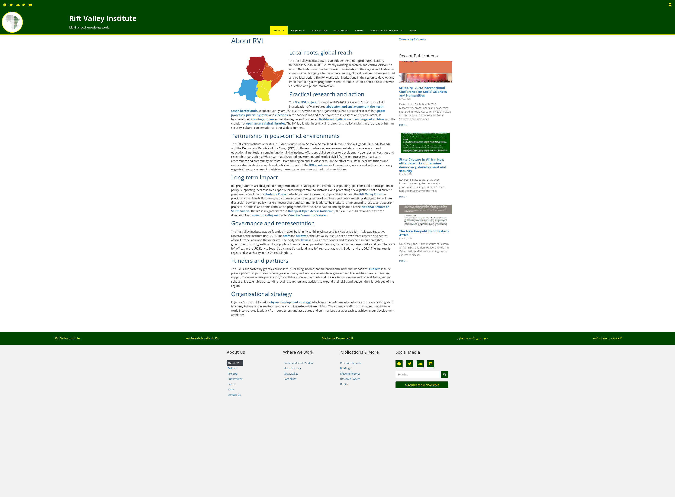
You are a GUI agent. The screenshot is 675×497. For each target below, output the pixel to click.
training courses (263, 119)
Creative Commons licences (307, 215)
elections (281, 115)
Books (344, 384)
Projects (296, 30)
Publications (319, 30)
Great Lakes (291, 373)
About (277, 30)
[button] (670, 5)
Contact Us (234, 394)
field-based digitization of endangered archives (351, 119)
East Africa (290, 379)
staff (286, 236)
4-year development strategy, (291, 302)
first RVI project (305, 102)
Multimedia (341, 30)
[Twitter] (11, 5)
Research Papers (350, 379)
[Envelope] (30, 5)
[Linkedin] (24, 5)
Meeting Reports (350, 373)
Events (359, 30)
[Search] (444, 374)
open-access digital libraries (265, 123)
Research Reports (350, 363)
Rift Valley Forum (371, 194)
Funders (374, 269)
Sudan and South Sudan (298, 363)
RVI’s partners (319, 165)
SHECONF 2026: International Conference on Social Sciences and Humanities (423, 91)
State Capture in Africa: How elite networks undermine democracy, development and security (422, 165)
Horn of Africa (292, 368)
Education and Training (384, 30)
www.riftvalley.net (265, 215)
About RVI (233, 363)
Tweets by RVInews (412, 39)
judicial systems (257, 115)
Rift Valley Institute (103, 18)
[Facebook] (5, 5)
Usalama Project (276, 194)
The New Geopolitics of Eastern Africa (424, 233)
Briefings (345, 368)
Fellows (232, 368)
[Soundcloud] (17, 5)
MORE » (403, 124)
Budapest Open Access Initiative (310, 211)
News (413, 30)
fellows (301, 236)
